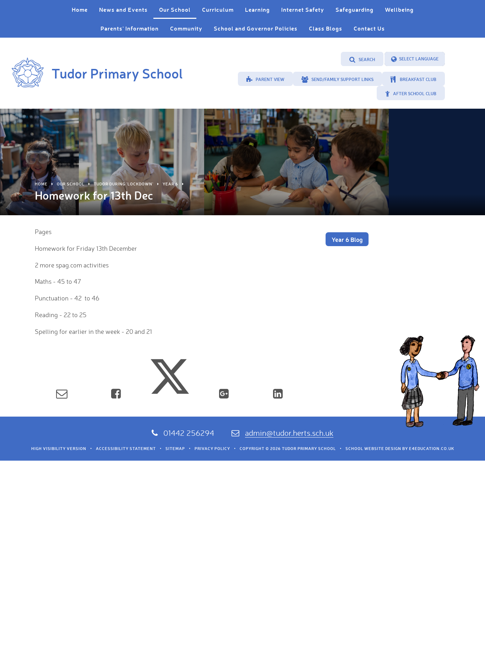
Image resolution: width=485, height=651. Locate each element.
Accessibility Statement (126, 448)
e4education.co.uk (431, 448)
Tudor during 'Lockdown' (123, 183)
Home (41, 183)
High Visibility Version (58, 448)
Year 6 (170, 183)
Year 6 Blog (347, 239)
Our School (71, 183)
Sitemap (175, 448)
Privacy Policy (212, 448)
